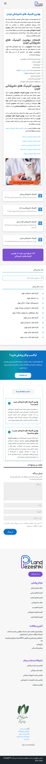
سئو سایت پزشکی (37, 670)
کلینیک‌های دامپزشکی (35, 612)
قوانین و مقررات (37, 685)
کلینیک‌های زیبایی (36, 593)
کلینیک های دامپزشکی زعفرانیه (31, 141)
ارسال (10, 532)
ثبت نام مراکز (35, 574)
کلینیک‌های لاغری (37, 617)
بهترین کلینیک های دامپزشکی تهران (17, 128)
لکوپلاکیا (40, 644)
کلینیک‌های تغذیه (36, 597)
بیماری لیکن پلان (37, 648)
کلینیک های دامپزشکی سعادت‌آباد (30, 149)
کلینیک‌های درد (37, 607)
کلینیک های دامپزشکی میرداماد (31, 137)
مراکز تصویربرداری (37, 588)
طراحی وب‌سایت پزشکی (35, 665)
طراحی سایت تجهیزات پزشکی (33, 675)
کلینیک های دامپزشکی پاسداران (30, 145)
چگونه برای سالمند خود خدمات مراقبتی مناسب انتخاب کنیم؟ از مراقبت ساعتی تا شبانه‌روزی (25, 633)
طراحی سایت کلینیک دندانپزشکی (32, 680)
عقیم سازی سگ (25, 70)
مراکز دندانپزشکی (37, 602)
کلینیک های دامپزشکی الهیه (32, 154)
